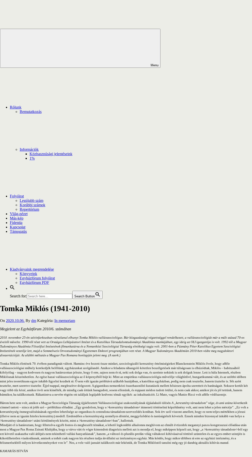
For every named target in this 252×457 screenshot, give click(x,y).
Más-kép (16, 218)
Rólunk (15, 107)
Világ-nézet (19, 214)
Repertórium (29, 209)
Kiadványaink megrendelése (32, 269)
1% (32, 158)
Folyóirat (17, 196)
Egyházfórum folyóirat (37, 278)
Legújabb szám (31, 200)
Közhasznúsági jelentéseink (51, 154)
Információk (29, 149)
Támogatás (18, 231)
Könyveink (28, 274)
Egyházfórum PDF (34, 282)
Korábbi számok (32, 205)
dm (33, 321)
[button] (12, 288)
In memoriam (64, 321)
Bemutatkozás (31, 112)
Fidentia (16, 223)
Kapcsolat (17, 227)
